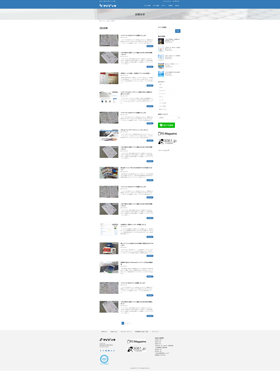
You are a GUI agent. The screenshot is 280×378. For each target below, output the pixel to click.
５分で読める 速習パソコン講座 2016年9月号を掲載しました (137, 303)
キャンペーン (162, 93)
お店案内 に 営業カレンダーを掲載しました (133, 224)
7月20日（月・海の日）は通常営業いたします (172, 48)
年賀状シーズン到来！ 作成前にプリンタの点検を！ (136, 73)
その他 (160, 87)
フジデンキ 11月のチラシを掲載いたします (133, 113)
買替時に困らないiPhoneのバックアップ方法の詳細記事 (137, 263)
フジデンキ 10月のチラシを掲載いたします (133, 187)
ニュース (161, 100)
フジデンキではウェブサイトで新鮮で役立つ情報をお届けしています (136, 93)
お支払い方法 (113, 331)
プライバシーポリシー (126, 331)
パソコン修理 (162, 103)
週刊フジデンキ (163, 109)
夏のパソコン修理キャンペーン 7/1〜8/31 (172, 64)
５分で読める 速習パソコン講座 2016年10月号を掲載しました (136, 205)
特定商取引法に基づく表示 (141, 331)
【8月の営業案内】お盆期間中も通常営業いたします (172, 40)
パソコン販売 (162, 106)
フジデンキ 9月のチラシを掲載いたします (133, 283)
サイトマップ (155, 331)
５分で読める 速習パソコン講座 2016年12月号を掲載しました (136, 53)
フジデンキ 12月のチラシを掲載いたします (133, 35)
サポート (161, 97)
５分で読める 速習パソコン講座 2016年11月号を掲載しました (136, 148)
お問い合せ (176, 1)
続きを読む (150, 46)
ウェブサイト (162, 90)
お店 (160, 84)
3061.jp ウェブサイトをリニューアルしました (134, 130)
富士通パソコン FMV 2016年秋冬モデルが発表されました (136, 168)
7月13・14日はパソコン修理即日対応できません (172, 56)
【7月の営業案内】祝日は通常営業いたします (172, 72)
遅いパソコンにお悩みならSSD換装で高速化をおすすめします (137, 244)
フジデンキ (138, 368)
